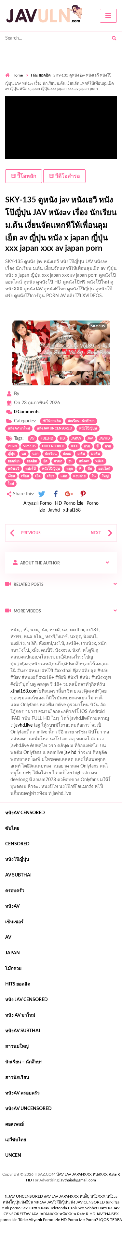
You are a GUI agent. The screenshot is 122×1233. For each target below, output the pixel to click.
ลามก (58, 461)
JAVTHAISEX (107, 1214)
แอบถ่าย (79, 476)
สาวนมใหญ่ (17, 1046)
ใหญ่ (105, 476)
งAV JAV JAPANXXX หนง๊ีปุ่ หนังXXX (74, 1196)
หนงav (43, 1208)
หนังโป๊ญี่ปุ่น (88, 428)
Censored (17, 844)
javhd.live (23, 725)
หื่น (90, 468)
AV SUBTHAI (18, 875)
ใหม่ (11, 483)
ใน (94, 476)
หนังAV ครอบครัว (22, 1093)
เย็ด (38, 476)
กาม (87, 446)
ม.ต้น (81, 453)
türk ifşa (112, 1202)
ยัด (45, 461)
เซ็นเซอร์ (14, 922)
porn (12, 446)
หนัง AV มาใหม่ (19, 428)
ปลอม (67, 453)
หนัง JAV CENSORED (26, 999)
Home (17, 75)
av (32, 438)
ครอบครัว (14, 890)
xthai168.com (24, 691)
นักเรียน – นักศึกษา (24, 1062)
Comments (26, 412)
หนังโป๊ (30, 468)
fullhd (47, 438)
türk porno (11, 1208)
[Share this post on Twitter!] (41, 494)
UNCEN (13, 1155)
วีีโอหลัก (26, 176)
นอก (35, 453)
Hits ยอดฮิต (41, 75)
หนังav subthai (22, 1031)
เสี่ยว (50, 476)
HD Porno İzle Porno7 (79, 1220)
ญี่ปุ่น (11, 453)
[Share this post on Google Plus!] (69, 494)
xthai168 (72, 510)
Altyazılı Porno (37, 503)
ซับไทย (12, 828)
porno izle (28, 625)
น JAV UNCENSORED (24, 1196)
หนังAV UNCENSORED (28, 1108)
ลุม (70, 461)
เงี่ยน (11, 476)
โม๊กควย (13, 968)
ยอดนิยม (14, 461)
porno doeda (52, 625)
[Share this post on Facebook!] (55, 494)
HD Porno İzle (69, 503)
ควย (108, 446)
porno (11, 625)
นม (23, 453)
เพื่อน (25, 476)
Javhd (54, 510)
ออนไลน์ (104, 468)
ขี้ (97, 446)
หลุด (69, 468)
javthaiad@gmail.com (78, 1180)
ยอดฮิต (32, 461)
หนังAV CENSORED (25, 813)
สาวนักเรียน (17, 1077)
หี (80, 468)
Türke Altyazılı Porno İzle (39, 1220)
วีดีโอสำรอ (67, 176)
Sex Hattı (29, 1208)
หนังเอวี (13, 468)
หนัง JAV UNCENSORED (54, 428)
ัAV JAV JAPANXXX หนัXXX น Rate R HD (60, 1214)
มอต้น (95, 453)
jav (90, 438)
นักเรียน (51, 453)
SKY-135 (29, 446)
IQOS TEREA (110, 1220)
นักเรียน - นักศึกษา (81, 421)
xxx (74, 446)
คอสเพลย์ (14, 1124)
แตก (64, 476)
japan (76, 438)
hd (62, 438)
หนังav (84, 461)
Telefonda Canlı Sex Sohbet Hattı (78, 1208)
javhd (104, 438)
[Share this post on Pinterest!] (83, 494)
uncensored (53, 446)
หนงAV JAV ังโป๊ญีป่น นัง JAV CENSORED (69, 1202)
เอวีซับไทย (15, 1140)
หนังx (99, 461)
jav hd (70, 752)
